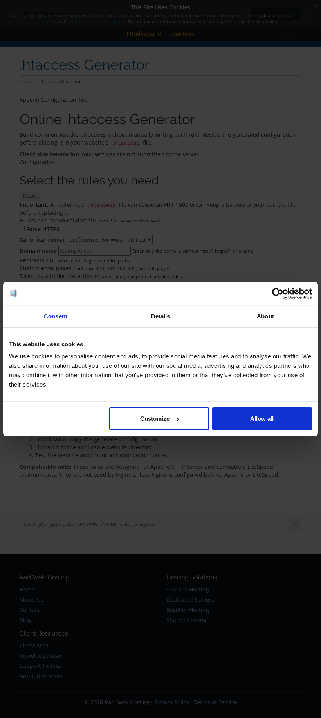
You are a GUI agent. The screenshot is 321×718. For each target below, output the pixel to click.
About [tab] (265, 316)
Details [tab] (160, 316)
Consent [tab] (55, 316)
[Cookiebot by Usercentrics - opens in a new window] (277, 293)
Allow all (262, 418)
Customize (155, 418)
